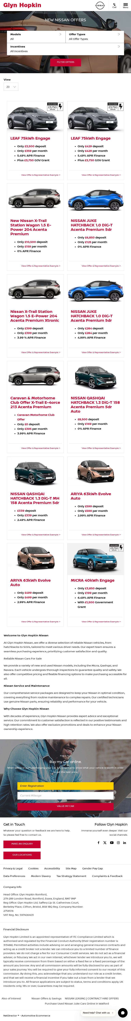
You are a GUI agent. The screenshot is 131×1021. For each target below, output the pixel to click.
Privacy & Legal (13, 868)
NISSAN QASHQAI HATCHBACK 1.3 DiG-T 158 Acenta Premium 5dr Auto (95, 405)
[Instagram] (118, 843)
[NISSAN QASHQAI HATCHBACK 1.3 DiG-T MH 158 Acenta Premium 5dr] (35, 473)
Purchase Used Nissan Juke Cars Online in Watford (77, 1003)
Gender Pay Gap (92, 868)
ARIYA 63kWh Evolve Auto (91, 496)
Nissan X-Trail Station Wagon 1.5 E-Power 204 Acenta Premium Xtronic (34, 316)
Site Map (71, 868)
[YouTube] (111, 843)
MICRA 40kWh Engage (92, 580)
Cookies (33, 868)
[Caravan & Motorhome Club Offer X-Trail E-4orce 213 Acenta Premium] (35, 377)
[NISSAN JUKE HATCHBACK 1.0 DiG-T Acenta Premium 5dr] (95, 199)
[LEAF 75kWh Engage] (35, 117)
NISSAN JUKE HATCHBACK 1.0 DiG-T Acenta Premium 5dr (92, 225)
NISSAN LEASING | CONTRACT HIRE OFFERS (92, 998)
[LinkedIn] (124, 843)
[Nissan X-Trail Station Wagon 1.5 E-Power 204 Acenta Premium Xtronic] (35, 290)
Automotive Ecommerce (35, 1015)
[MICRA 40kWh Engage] (95, 559)
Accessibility (52, 868)
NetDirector (10, 1015)
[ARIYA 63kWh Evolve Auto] (95, 473)
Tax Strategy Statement (71, 876)
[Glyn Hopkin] (22, 5)
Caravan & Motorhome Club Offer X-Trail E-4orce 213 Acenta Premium (35, 402)
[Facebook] (98, 842)
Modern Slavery (41, 876)
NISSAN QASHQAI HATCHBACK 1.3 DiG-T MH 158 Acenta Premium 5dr (34, 498)
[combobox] (11, 87)
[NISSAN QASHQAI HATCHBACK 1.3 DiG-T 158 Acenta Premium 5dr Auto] (95, 377)
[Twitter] (105, 843)
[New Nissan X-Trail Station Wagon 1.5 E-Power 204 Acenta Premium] (35, 199)
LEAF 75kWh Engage (30, 138)
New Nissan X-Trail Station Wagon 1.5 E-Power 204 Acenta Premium (30, 227)
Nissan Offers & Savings (47, 998)
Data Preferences (14, 876)
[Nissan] (100, 5)
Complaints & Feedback (107, 876)
